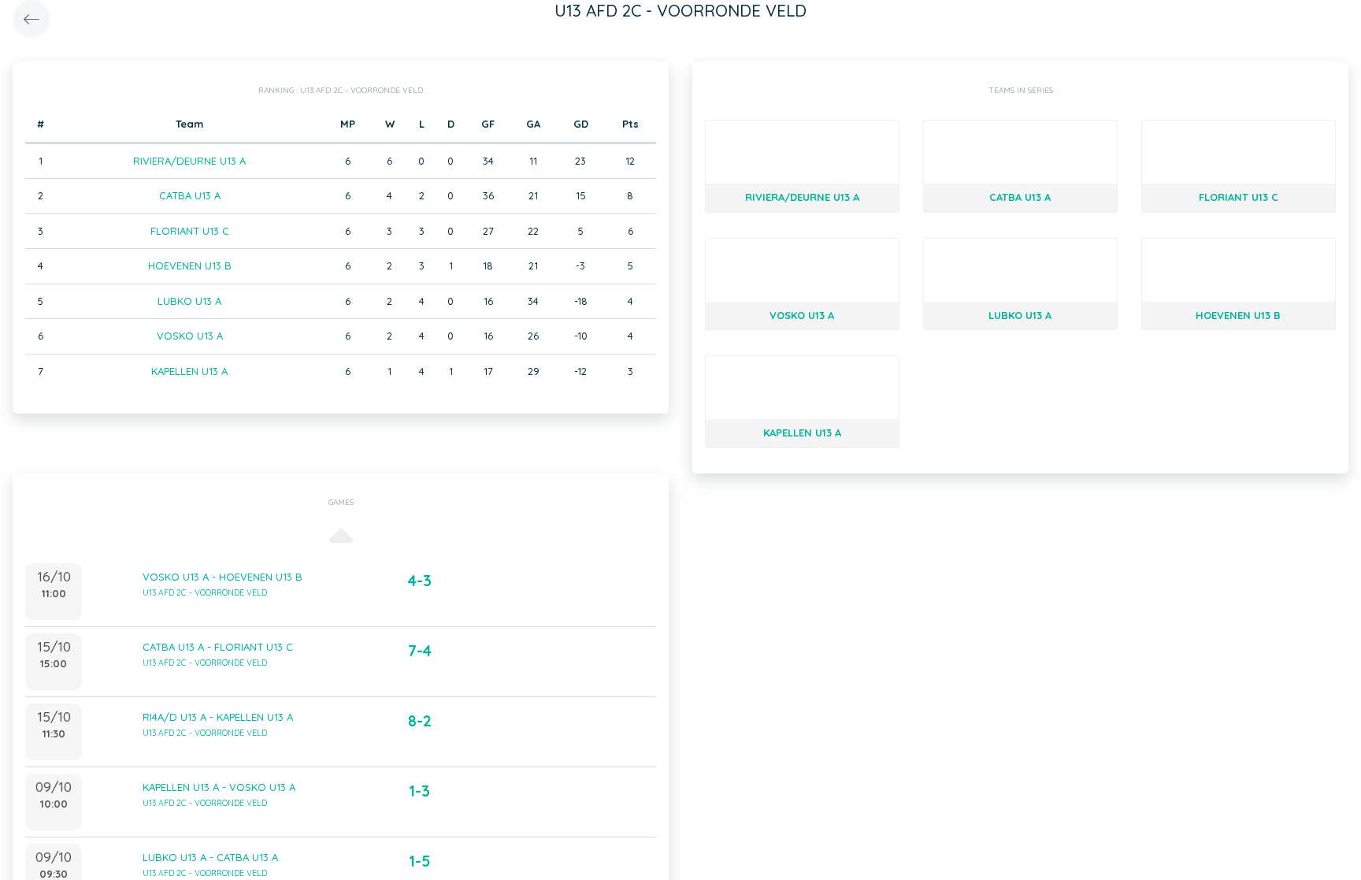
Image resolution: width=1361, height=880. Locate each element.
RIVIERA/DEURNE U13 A (189, 160)
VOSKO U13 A (190, 335)
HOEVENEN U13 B (190, 265)
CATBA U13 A (190, 195)
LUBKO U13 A (189, 301)
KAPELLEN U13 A (189, 371)
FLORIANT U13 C (189, 231)
